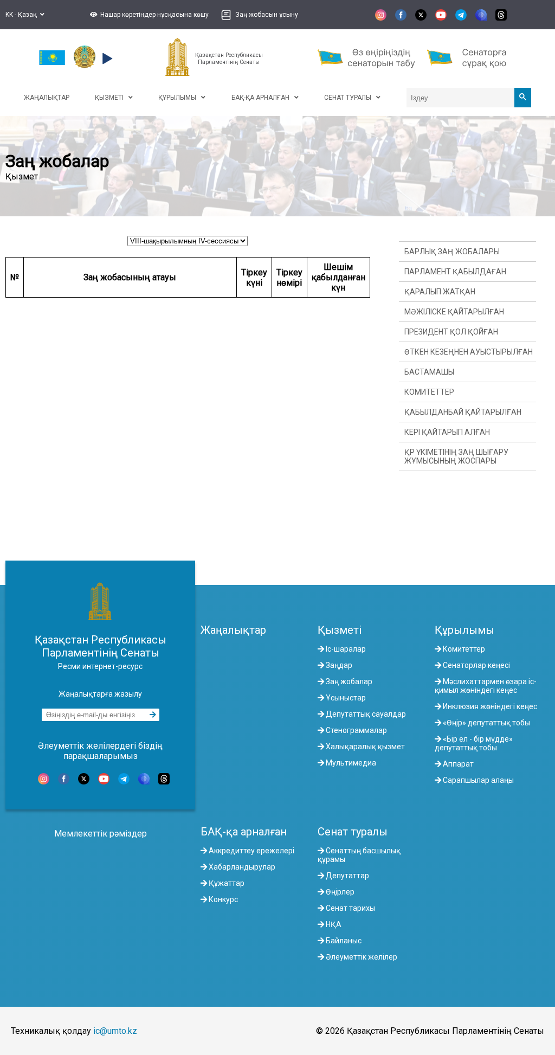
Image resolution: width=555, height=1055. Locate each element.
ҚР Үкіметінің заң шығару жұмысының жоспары (456, 456)
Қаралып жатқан (439, 291)
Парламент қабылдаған (455, 271)
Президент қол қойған (451, 331)
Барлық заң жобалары (452, 251)
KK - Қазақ (22, 14)
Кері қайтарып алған (447, 432)
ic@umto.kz (115, 1031)
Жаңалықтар (233, 629)
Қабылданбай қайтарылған (462, 412)
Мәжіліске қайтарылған (454, 311)
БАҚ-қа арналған (244, 831)
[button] (148, 14)
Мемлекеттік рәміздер (100, 833)
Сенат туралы (353, 831)
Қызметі (340, 629)
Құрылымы (464, 629)
